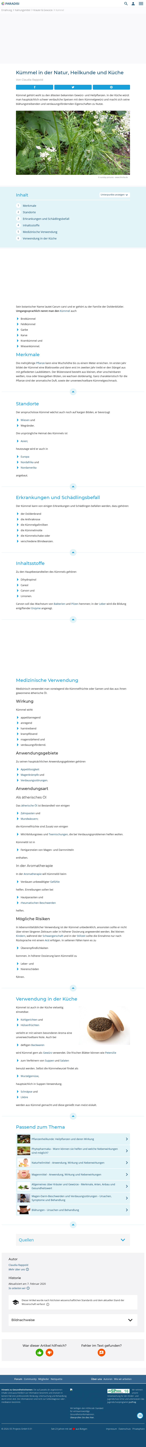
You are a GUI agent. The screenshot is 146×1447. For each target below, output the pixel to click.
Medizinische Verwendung (40, 232)
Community (30, 1379)
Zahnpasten (28, 813)
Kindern (20, 936)
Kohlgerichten (29, 1019)
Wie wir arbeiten (123, 1379)
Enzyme (36, 608)
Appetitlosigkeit (30, 769)
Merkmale (29, 206)
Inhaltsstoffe (31, 225)
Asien (24, 441)
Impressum (111, 1428)
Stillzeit (81, 936)
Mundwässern (29, 818)
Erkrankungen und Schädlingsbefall (46, 219)
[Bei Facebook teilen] (34, 87)
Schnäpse (26, 1091)
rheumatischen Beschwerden (38, 902)
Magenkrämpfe (30, 774)
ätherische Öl (29, 805)
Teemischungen (58, 834)
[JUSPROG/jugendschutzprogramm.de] (118, 1391)
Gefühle (55, 881)
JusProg (132, 1402)
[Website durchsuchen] (126, 3)
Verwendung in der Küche (40, 238)
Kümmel (65, 311)
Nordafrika (27, 462)
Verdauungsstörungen (34, 780)
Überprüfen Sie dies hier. (82, 1417)
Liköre (24, 1097)
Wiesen (25, 420)
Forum (18, 1379)
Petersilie (110, 1052)
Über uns (96, 1379)
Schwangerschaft (53, 936)
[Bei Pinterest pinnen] (111, 87)
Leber (102, 603)
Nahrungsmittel (22, 10)
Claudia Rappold (18, 1265)
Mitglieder (43, 1379)
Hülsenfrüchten (30, 1025)
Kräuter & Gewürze (43, 10)
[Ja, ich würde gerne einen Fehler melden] (101, 1352)
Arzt (47, 940)
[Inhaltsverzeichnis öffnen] (140, 1416)
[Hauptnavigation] (141, 3)
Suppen (49, 1060)
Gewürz (47, 1052)
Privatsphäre (138, 1428)
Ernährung (6, 10)
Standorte (29, 212)
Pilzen (74, 603)
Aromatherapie (33, 874)
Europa (25, 456)
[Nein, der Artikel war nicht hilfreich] (49, 1352)
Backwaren (37, 1045)
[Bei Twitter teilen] (73, 87)
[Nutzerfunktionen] (133, 3)
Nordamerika (28, 467)
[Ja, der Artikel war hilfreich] (39, 1352)
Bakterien (59, 603)
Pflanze (40, 363)
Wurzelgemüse (29, 1076)
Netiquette (56, 1379)
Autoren (108, 1379)
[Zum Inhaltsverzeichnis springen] (73, 391)
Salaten (64, 1060)
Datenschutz (125, 1428)
